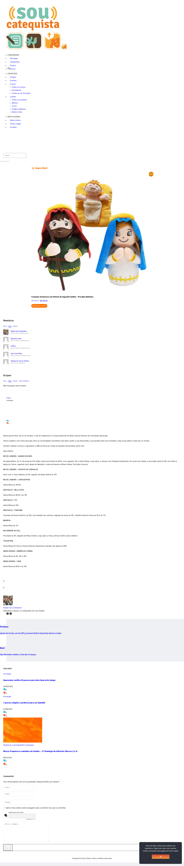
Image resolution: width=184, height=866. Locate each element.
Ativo (10, 326)
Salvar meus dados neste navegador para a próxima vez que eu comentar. (36, 808)
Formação (7, 674)
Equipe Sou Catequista (19, 331)
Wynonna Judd (16, 338)
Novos (5, 326)
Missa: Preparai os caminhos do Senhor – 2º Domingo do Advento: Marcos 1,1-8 (40, 751)
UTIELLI (13, 346)
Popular (15, 326)
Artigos (8, 398)
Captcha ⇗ (31, 819)
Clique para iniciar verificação (22, 816)
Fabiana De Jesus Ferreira (20, 361)
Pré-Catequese (28, 745)
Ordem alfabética (24, 381)
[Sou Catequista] (36, 49)
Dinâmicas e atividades (12, 745)
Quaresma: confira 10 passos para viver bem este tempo (29, 680)
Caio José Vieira (16, 353)
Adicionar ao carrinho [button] (39, 306)
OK (161, 856)
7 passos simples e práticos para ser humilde (24, 702)
